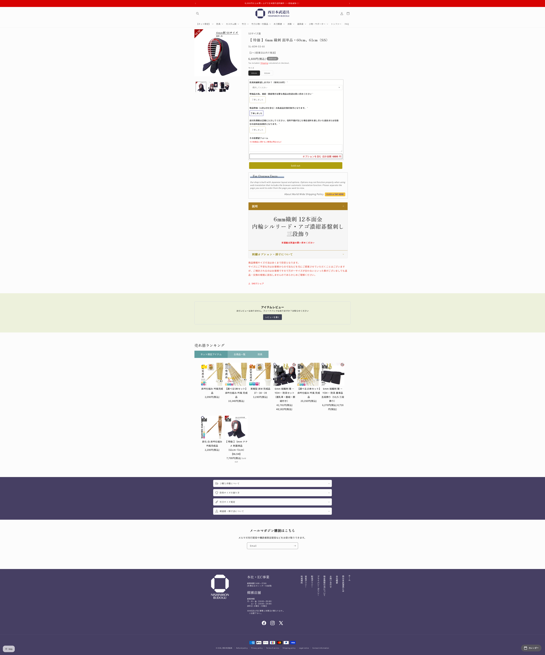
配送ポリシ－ (312, 581)
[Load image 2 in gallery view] (212, 87)
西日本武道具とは (343, 583)
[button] (197, 13)
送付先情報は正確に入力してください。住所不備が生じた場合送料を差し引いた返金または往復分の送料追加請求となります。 (294, 122)
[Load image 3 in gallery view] (224, 87)
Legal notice (304, 648)
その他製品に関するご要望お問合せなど (266, 142)
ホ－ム (349, 578)
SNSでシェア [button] (258, 283)
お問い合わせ (330, 581)
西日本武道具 (227, 648)
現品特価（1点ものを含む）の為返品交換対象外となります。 (279, 107)
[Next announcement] (349, 3)
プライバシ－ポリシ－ (318, 585)
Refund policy (242, 648)
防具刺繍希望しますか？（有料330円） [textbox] (269, 82)
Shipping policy (289, 648)
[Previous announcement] (195, 3)
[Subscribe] (295, 545)
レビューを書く (272, 317)
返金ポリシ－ (305, 581)
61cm (268, 73)
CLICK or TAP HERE (335, 194)
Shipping (264, 63)
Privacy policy (257, 648)
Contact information (320, 648)
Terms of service (272, 648)
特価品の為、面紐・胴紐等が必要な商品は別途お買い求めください (281, 93)
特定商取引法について (324, 585)
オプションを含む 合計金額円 (322, 156)
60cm (255, 73)
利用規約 (301, 579)
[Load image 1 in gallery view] (201, 87)
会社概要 (337, 579)
